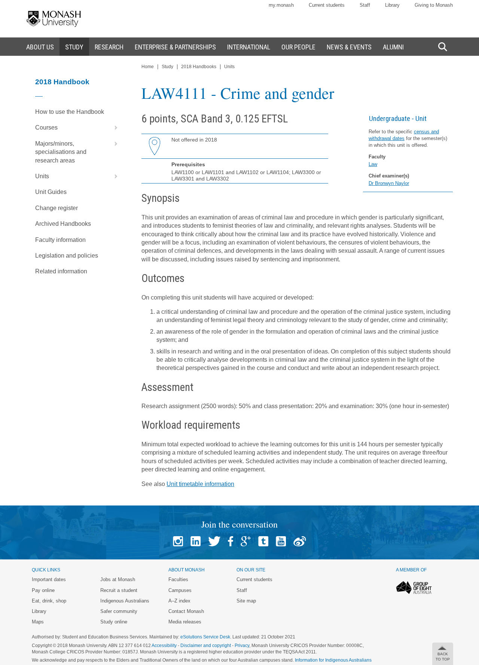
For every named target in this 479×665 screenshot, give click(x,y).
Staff (365, 5)
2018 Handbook (62, 82)
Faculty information (60, 240)
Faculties (178, 579)
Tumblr (263, 541)
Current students (327, 5)
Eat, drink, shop (49, 601)
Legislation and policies (66, 255)
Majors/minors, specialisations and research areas (60, 152)
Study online (113, 622)
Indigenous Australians (124, 601)
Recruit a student (118, 590)
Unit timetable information (200, 484)
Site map (246, 601)
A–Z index (179, 601)
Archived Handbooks (63, 224)
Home (147, 66)
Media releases (184, 622)
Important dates (49, 579)
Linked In (195, 541)
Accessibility (164, 645)
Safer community (118, 611)
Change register (56, 208)
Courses (46, 127)
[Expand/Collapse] (113, 128)
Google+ (246, 541)
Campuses (180, 590)
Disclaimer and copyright (205, 645)
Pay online (43, 590)
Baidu (299, 541)
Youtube (281, 541)
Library (392, 5)
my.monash (281, 5)
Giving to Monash (434, 5)
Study (167, 66)
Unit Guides (51, 192)
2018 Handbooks (198, 66)
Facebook (230, 541)
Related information (61, 271)
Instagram (178, 541)
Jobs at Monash (117, 579)
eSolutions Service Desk (205, 637)
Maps (38, 622)
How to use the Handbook (69, 112)
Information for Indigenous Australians (333, 660)
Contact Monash (186, 611)
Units (42, 176)
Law (373, 164)
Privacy (242, 645)
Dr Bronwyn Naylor (389, 183)
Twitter (214, 541)
